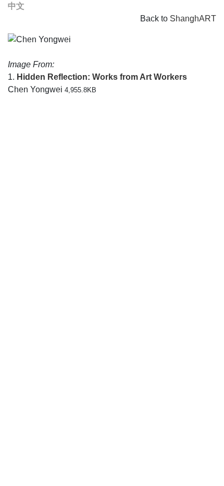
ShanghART (193, 18)
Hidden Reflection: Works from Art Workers (102, 76)
